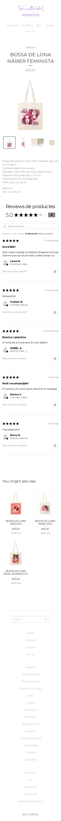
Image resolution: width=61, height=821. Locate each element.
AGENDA (30, 731)
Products (12, 25)
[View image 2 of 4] (23, 142)
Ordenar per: (31, 234)
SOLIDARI (30, 759)
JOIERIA (30, 752)
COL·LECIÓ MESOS (30, 738)
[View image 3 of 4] (37, 142)
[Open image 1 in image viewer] (30, 106)
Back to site (30, 794)
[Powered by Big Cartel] (30, 814)
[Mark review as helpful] (55, 271)
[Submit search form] (46, 619)
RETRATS (27, 25)
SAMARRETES (30, 674)
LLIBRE (30, 703)
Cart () (30, 31)
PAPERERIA (30, 745)
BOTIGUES (30, 787)
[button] (45, 215)
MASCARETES (30, 724)
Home (30, 633)
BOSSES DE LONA (30, 688)
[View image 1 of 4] (9, 142)
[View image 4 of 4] (51, 142)
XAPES (30, 695)
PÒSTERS (30, 717)
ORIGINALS (30, 710)
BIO (39, 25)
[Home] (30, 10)
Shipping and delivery (30, 801)
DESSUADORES (30, 681)
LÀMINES (30, 667)
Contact (49, 25)
